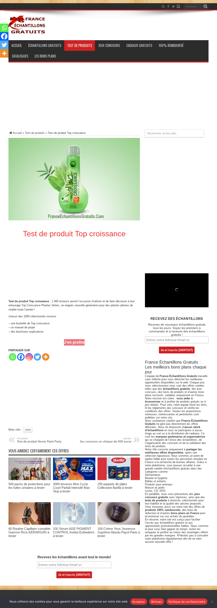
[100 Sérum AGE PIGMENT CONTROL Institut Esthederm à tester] (74, 523)
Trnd (28, 430)
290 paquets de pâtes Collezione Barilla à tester (114, 485)
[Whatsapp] (12, 357)
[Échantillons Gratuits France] (27, 32)
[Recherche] (205, 6)
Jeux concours (109, 45)
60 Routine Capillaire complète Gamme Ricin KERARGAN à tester (29, 532)
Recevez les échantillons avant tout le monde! (74, 557)
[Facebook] (168, 6)
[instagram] (178, 6)
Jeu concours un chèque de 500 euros (105, 440)
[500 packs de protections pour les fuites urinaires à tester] (29, 479)
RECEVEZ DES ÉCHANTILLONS (176, 318)
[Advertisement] (108, 99)
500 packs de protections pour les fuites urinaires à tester (29, 485)
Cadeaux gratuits (139, 45)
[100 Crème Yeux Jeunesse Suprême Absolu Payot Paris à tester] (118, 523)
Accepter (138, 601)
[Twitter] (173, 6)
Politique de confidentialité (186, 601)
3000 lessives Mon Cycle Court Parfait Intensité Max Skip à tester (71, 487)
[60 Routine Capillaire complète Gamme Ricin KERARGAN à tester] (29, 523)
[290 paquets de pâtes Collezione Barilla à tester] (118, 479)
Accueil (16, 45)
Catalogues (20, 56)
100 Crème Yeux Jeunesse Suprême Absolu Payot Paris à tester (118, 532)
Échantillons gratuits (44, 45)
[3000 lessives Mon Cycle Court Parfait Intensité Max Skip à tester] (74, 479)
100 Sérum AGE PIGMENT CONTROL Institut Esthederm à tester (74, 532)
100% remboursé (171, 45)
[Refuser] (212, 601)
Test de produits (79, 45)
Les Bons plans (45, 56)
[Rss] (163, 6)
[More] (45, 357)
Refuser (156, 601)
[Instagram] (29, 357)
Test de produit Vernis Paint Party (39, 440)
